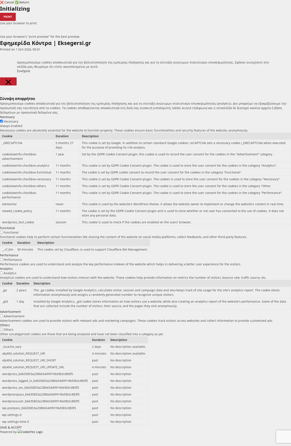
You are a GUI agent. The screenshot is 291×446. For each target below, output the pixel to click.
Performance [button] (9, 255)
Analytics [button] (6, 269)
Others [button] (5, 325)
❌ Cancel (7, 2)
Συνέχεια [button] (23, 71)
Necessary (11, 121)
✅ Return (22, 2)
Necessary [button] (7, 117)
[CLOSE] (8, 81)
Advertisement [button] (10, 312)
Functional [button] (7, 228)
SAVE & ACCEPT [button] (11, 427)
